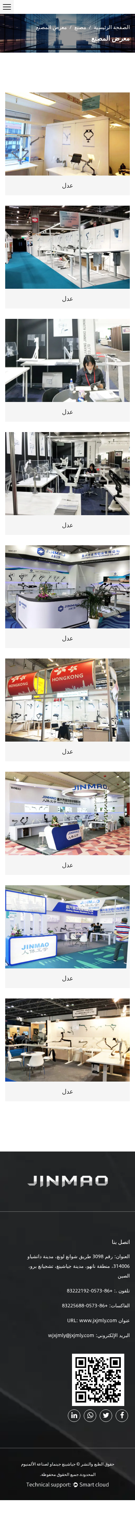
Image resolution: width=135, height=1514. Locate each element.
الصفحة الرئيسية (112, 27)
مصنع (80, 27)
